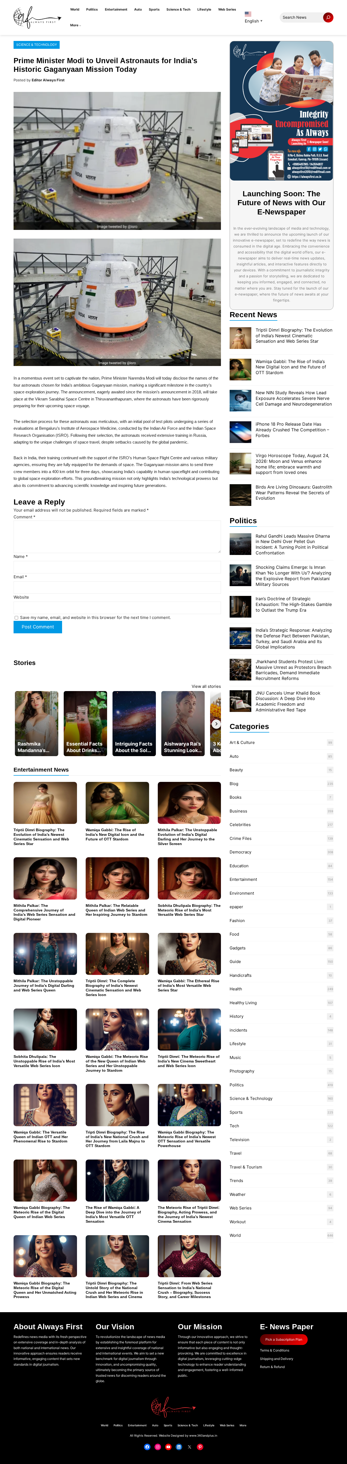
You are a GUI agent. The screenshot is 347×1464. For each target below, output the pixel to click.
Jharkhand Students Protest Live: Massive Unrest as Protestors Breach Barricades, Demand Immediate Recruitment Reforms (293, 670)
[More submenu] (80, 25)
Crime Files (241, 838)
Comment (25, 516)
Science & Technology (36, 45)
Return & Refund (272, 1367)
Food (234, 934)
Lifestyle (238, 1043)
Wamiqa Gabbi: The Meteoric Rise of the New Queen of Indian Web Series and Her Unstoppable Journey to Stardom (117, 1063)
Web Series (241, 1208)
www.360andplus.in (203, 1435)
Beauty (236, 769)
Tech (234, 1125)
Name (21, 556)
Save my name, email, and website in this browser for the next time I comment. (95, 617)
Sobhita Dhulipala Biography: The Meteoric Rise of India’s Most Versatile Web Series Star (189, 910)
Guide (235, 961)
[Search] (328, 17)
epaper (236, 906)
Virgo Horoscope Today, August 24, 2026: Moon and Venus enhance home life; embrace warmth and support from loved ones (292, 464)
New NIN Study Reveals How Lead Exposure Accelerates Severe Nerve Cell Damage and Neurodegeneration (294, 398)
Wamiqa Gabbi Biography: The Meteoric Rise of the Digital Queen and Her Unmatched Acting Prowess (45, 1290)
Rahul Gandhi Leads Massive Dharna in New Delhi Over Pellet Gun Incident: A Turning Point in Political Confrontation (293, 544)
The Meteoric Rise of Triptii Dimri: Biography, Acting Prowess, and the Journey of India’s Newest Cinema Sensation (189, 1214)
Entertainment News (41, 769)
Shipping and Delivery (276, 1359)
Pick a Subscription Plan (283, 1339)
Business (238, 811)
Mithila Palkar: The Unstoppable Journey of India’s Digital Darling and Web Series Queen (44, 985)
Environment (242, 893)
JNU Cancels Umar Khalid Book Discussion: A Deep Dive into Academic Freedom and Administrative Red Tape (288, 701)
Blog (234, 783)
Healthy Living (243, 1002)
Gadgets (238, 948)
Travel (236, 1153)
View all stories (206, 686)
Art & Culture (242, 742)
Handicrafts (241, 975)
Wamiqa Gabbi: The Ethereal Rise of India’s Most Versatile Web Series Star (188, 985)
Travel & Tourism (246, 1167)
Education (239, 865)
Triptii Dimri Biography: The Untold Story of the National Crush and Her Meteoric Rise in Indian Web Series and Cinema (114, 1290)
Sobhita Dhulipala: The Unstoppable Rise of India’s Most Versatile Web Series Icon (44, 1061)
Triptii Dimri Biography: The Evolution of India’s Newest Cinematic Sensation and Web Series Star (41, 837)
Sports (236, 1112)
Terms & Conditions (274, 1350)
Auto (234, 756)
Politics (237, 1084)
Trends (236, 1180)
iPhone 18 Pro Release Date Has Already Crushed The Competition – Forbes (292, 429)
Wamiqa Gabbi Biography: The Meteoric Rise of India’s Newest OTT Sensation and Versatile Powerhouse (187, 1139)
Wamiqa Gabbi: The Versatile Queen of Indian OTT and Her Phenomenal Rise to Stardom (41, 1137)
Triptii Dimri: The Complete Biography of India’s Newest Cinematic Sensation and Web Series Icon (113, 988)
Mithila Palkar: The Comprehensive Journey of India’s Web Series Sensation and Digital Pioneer (44, 912)
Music (235, 1057)
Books (236, 797)
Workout (238, 1221)
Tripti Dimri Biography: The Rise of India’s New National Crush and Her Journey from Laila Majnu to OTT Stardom (117, 1139)
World (235, 1235)
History (236, 1016)
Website (21, 597)
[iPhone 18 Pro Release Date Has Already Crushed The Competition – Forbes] (240, 432)
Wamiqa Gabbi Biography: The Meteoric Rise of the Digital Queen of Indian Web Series (42, 1212)
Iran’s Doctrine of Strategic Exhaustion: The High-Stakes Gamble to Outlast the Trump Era (294, 604)
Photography (242, 1071)
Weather (238, 1194)
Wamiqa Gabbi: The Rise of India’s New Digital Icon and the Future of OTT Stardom (115, 834)
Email (20, 576)
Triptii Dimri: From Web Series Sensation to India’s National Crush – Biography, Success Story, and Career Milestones (185, 1290)
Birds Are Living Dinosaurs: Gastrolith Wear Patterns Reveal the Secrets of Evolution (294, 492)
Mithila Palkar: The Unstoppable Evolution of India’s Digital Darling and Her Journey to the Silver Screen (187, 837)
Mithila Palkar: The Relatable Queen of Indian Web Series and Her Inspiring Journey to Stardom (116, 910)
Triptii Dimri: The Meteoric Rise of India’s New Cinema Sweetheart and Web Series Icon (189, 1061)
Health (236, 988)
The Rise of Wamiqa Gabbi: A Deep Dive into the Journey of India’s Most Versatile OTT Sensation (113, 1214)
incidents (238, 1030)
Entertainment (243, 879)
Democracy (240, 852)
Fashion (237, 920)
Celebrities (240, 824)
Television (239, 1139)
